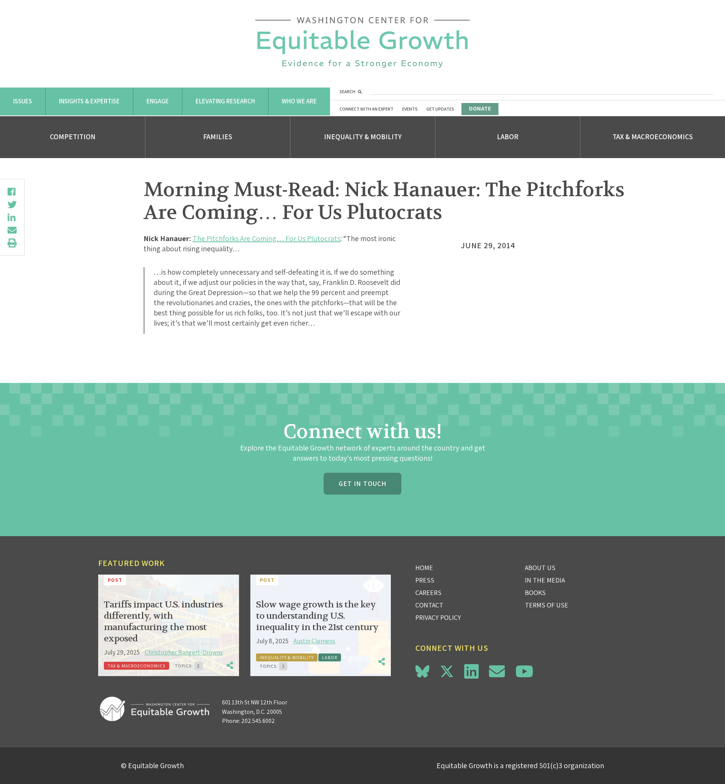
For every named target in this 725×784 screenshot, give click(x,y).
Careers (428, 592)
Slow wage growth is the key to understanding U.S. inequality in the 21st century (317, 616)
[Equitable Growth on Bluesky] (422, 670)
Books (535, 592)
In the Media (545, 580)
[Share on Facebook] (12, 192)
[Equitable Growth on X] (447, 670)
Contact (429, 605)
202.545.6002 (258, 721)
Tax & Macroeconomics (652, 136)
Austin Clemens (314, 641)
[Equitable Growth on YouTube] (524, 671)
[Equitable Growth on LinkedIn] (471, 671)
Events (410, 109)
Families (217, 136)
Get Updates (440, 109)
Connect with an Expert (366, 109)
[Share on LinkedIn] (12, 217)
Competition (73, 136)
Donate (480, 108)
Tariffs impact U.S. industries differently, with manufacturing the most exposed (163, 621)
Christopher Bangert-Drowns (184, 652)
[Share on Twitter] (12, 204)
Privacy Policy (438, 617)
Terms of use (546, 605)
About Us (540, 567)
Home (424, 567)
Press (424, 580)
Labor (507, 136)
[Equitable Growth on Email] (497, 671)
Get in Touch (362, 483)
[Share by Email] (12, 230)
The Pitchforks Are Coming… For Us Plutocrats (266, 238)
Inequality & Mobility (363, 136)
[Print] (12, 243)
